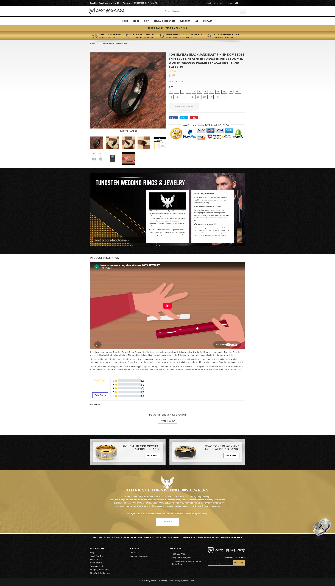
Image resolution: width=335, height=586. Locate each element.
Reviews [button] (95, 404)
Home (125, 21)
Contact (207, 21)
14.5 (204, 97)
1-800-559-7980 (138, 3)
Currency (230, 3)
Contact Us (134, 552)
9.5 (211, 92)
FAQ (196, 21)
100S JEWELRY (150, 580)
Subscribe (238, 563)
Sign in (112, 8)
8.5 (200, 92)
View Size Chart (176, 81)
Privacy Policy (96, 559)
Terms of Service (97, 566)
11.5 (237, 92)
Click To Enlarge (128, 131)
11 (231, 92)
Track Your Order (97, 556)
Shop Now (152, 455)
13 (184, 97)
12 (171, 97)
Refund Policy (96, 562)
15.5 (217, 97)
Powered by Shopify (166, 580)
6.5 (176, 92)
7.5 (188, 92)
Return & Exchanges (164, 21)
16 (224, 97)
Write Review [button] (100, 395)
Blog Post (185, 21)
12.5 (177, 97)
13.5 (191, 97)
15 (211, 97)
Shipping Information (99, 569)
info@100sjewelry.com (215, 3)
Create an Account (112, 12)
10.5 (224, 92)
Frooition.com (188, 580)
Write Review (167, 420)
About (136, 21)
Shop (146, 21)
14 (198, 97)
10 (218, 92)
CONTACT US (167, 521)
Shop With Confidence (100, 573)
